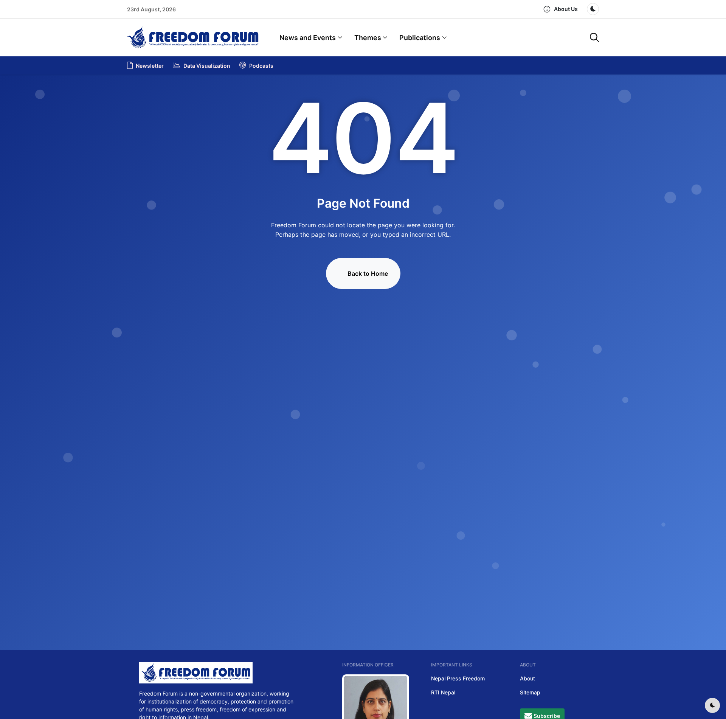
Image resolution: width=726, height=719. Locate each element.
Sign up (363, 377)
